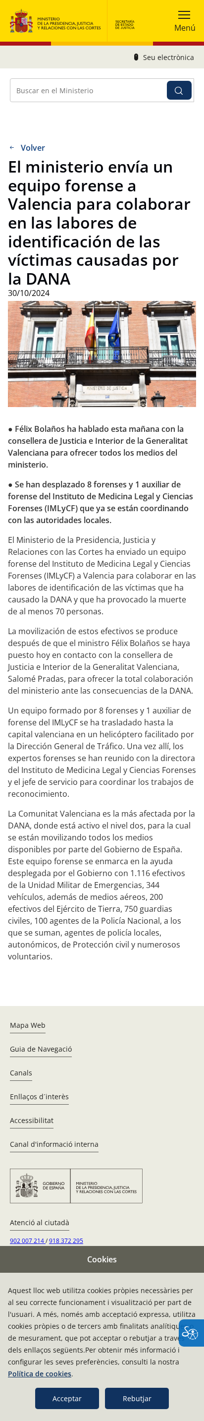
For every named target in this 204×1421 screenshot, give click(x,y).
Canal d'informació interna (54, 1144)
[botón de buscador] (179, 90)
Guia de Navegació (41, 1049)
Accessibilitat (31, 1120)
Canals (21, 1072)
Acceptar (67, 1398)
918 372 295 (66, 1241)
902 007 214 (28, 1241)
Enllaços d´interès (39, 1096)
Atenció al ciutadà (39, 1222)
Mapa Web (28, 1025)
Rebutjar (137, 1398)
